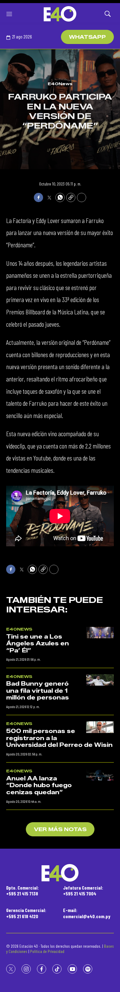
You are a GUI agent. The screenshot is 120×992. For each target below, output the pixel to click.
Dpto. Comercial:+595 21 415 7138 (22, 890)
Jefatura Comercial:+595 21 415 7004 (83, 890)
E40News (60, 83)
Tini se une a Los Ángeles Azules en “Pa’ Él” (37, 643)
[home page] (60, 14)
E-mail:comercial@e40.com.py (86, 913)
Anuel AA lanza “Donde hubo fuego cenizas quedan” (39, 785)
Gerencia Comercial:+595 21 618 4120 (26, 913)
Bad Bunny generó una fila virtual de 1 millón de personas (37, 690)
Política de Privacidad (47, 951)
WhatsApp (87, 37)
